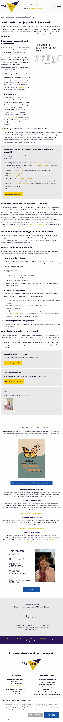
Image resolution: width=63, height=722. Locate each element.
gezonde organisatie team (23, 17)
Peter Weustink (26, 395)
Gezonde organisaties (12, 363)
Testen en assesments (47, 682)
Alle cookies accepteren (51, 714)
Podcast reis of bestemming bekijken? (47, 694)
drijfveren (21, 87)
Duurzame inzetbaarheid (13, 381)
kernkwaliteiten (8, 100)
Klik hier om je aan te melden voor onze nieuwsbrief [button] (31, 617)
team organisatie (10, 17)
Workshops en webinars (47, 684)
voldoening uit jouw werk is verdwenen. (40, 163)
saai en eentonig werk (17, 170)
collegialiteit (16, 313)
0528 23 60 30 (36, 5)
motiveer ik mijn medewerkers (37, 224)
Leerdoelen (47, 689)
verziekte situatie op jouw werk (21, 183)
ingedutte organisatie (21, 176)
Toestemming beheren (35, 715)
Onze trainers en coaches (47, 679)
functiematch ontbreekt (15, 173)
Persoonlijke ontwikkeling (47, 692)
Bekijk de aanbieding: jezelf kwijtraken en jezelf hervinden (31, 483)
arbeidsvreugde (15, 181)
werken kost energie (43, 165)
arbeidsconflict (16, 189)
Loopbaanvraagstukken (13, 194)
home (2, 17)
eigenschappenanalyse (11, 117)
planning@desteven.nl (36, 8)
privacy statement (15, 719)
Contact (31, 589)
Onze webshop (47, 687)
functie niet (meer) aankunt (26, 178)
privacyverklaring (43, 625)
